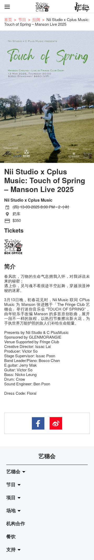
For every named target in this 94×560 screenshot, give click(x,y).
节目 (22, 19)
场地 (11, 510)
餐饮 (11, 536)
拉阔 (36, 19)
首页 (8, 19)
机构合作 (15, 523)
